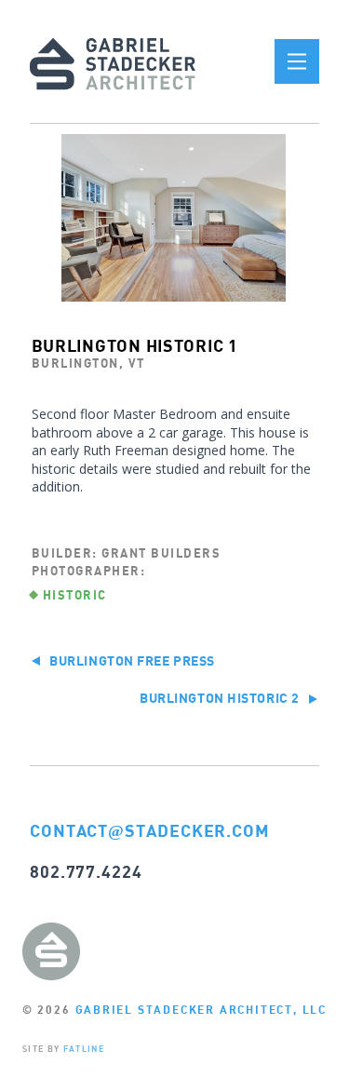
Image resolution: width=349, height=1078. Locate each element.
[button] (297, 61)
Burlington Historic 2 (221, 698)
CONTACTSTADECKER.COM (150, 830)
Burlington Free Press (131, 660)
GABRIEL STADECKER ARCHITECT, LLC (201, 1010)
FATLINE (83, 1049)
